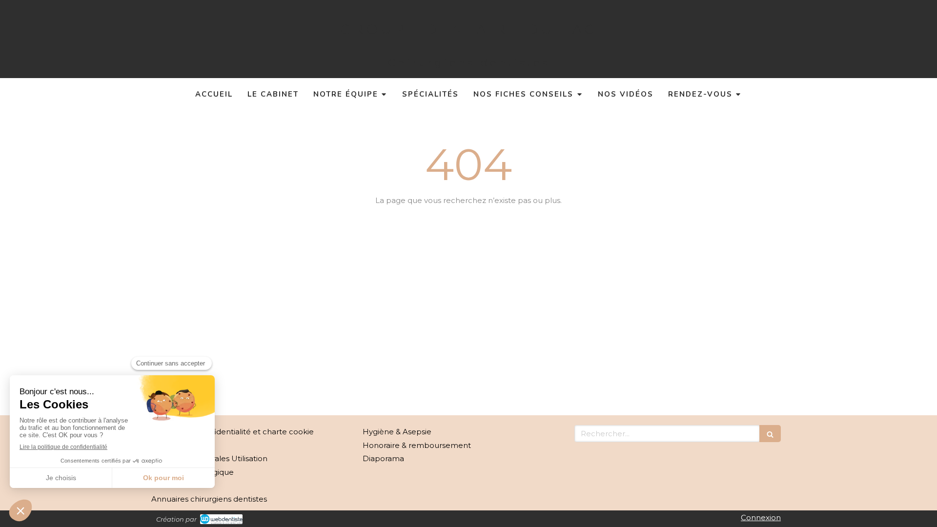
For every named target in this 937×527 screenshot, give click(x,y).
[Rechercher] (770, 433)
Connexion (761, 517)
